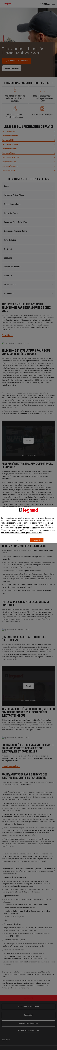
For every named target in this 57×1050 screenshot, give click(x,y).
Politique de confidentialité (26, 528)
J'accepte (37, 540)
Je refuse (21, 540)
